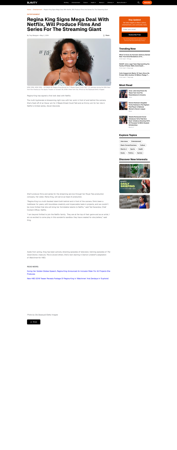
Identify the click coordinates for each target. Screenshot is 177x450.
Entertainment (37, 9)
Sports (132, 149)
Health (140, 149)
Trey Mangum (34, 35)
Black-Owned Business (129, 145)
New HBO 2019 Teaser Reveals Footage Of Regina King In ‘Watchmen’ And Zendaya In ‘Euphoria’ (68, 278)
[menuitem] (93, 2)
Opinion (139, 153)
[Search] (139, 3)
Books (123, 153)
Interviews (124, 141)
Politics (131, 153)
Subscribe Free (135, 35)
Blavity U (124, 149)
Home (29, 9)
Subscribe (147, 2)
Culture (142, 145)
